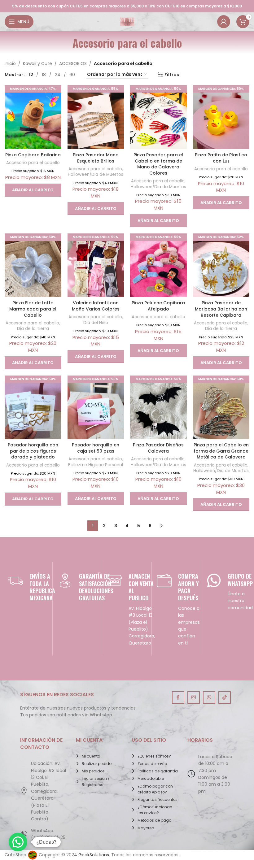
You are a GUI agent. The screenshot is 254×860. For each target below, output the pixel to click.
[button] (33, 190)
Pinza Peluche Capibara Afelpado (158, 306)
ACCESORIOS (73, 63)
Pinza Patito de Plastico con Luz (221, 158)
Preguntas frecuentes (157, 799)
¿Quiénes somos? (154, 756)
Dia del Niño (95, 323)
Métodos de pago (154, 820)
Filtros (171, 74)
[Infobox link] (28, 587)
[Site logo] (127, 21)
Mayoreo (146, 828)
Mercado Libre (151, 778)
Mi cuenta (91, 756)
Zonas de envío (152, 763)
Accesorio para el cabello (33, 163)
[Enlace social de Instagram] (193, 697)
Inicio (10, 63)
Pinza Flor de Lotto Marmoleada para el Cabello (32, 309)
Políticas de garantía (158, 771)
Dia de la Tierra (33, 329)
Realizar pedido (97, 763)
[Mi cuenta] (223, 21)
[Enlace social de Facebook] (178, 697)
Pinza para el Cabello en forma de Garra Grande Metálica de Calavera (221, 451)
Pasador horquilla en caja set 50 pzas (95, 448)
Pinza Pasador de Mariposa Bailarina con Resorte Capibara (221, 309)
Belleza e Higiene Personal (95, 465)
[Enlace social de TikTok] (224, 697)
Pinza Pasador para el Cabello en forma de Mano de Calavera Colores (158, 164)
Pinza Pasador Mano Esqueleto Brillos (96, 158)
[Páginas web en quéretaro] (32, 855)
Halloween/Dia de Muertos (95, 174)
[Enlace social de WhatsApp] (209, 697)
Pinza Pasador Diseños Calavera (158, 448)
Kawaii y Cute (37, 63)
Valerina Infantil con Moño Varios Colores (96, 306)
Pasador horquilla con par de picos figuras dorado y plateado (33, 451)
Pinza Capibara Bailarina (33, 155)
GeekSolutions (93, 855)
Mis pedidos (93, 771)
